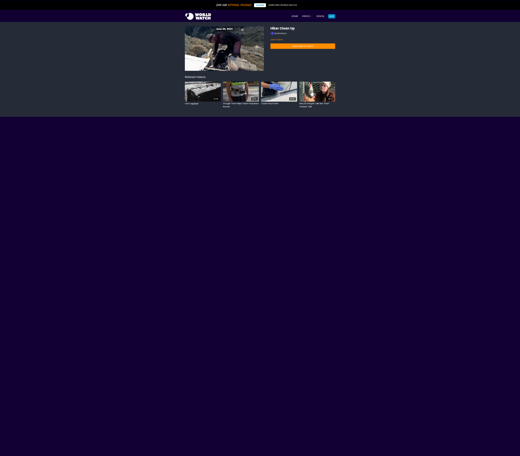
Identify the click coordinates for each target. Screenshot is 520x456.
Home (295, 16)
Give (332, 16)
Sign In (320, 16)
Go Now (260, 5)
